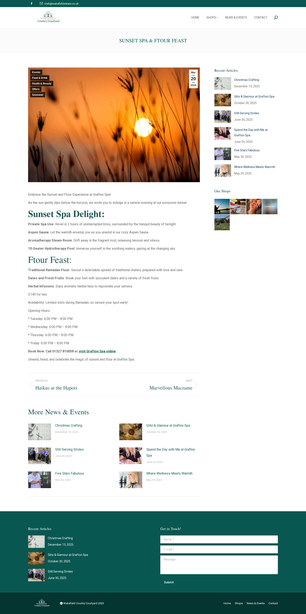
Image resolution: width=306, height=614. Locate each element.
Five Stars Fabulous (69, 473)
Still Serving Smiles (69, 449)
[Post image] (39, 432)
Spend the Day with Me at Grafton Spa (170, 452)
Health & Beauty (41, 83)
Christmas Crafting (68, 425)
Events (36, 72)
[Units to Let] (222, 223)
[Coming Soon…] (270, 207)
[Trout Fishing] (222, 207)
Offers (36, 89)
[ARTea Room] (238, 207)
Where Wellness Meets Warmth (169, 473)
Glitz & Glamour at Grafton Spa (168, 425)
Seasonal (37, 94)
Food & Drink (39, 77)
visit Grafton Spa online (97, 351)
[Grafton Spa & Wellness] (254, 207)
